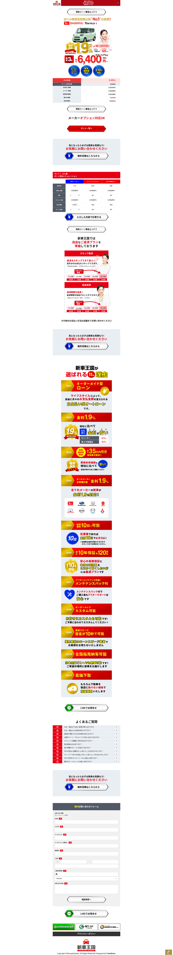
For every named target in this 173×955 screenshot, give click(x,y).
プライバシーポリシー (86, 934)
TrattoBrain (110, 953)
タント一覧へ (86, 128)
